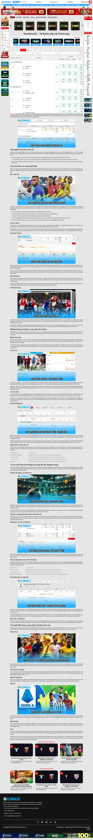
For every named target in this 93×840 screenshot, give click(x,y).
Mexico (50, 5)
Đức (24, 5)
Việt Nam (56, 5)
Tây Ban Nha (19, 5)
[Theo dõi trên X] (37, 822)
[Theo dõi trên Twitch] (55, 822)
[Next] (81, 41)
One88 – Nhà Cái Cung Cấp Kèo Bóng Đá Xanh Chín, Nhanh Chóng (88, 89)
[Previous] (11, 41)
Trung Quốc (77, 5)
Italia (32, 5)
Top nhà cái (39, 2)
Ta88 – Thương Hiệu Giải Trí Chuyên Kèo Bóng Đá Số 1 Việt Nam (88, 65)
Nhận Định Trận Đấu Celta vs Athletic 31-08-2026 (46, 758)
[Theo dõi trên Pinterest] (42, 822)
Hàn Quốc (68, 5)
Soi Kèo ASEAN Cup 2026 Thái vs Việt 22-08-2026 (71, 758)
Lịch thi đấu (70, 2)
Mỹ (46, 5)
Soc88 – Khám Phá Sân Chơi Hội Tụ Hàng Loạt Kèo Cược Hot (88, 52)
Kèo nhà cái (13, 114)
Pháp (28, 5)
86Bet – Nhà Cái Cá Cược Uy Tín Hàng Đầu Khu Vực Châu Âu (88, 40)
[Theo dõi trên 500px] (51, 822)
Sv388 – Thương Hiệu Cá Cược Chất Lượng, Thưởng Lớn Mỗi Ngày (88, 77)
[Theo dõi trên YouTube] (46, 822)
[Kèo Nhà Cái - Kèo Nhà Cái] (6, 1)
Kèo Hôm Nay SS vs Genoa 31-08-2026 (21, 758)
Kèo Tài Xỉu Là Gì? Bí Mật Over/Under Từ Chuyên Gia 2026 (21, 785)
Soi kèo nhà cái (54, 2)
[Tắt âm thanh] (81, 53)
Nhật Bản (62, 5)
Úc (72, 5)
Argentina (42, 5)
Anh (14, 5)
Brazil (37, 5)
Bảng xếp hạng (85, 2)
